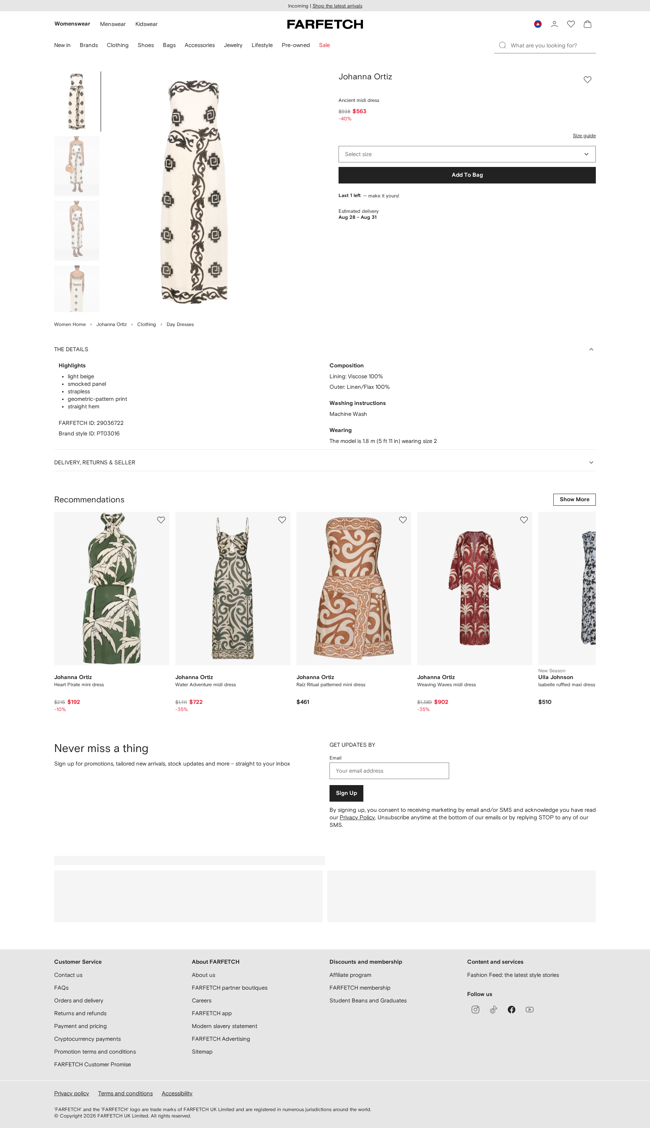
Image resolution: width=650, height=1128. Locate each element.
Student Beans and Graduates (368, 1000)
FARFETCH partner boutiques (229, 987)
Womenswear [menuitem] (72, 24)
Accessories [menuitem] (200, 45)
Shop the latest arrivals (337, 5)
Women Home (70, 324)
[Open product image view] (194, 191)
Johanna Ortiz (111, 324)
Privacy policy (71, 1093)
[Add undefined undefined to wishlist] (161, 520)
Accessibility (177, 1093)
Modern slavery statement (224, 1026)
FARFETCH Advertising (221, 1039)
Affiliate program (350, 975)
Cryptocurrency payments (87, 1039)
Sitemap (202, 1051)
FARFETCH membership (360, 987)
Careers (201, 1000)
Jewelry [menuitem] (233, 45)
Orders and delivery (78, 1000)
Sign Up (346, 793)
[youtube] (529, 1009)
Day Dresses (180, 324)
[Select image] (76, 101)
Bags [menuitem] (169, 45)
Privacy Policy (357, 817)
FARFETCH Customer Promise (92, 1064)
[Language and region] (538, 24)
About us (203, 975)
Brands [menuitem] (89, 45)
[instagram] (475, 1009)
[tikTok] (493, 1009)
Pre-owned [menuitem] (296, 45)
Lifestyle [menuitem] (262, 45)
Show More (574, 499)
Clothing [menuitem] (118, 45)
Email (336, 757)
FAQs (61, 987)
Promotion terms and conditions (95, 1051)
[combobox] (467, 154)
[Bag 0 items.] (587, 24)
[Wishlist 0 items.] (571, 24)
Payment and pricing (80, 1026)
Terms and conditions (125, 1093)
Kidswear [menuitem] (146, 24)
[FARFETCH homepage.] (325, 24)
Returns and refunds (80, 1013)
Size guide (584, 135)
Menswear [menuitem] (113, 24)
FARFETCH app (212, 1013)
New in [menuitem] (62, 45)
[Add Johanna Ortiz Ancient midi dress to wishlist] (587, 79)
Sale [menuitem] (324, 45)
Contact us (68, 975)
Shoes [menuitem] (146, 45)
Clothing (146, 324)
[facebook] (511, 1009)
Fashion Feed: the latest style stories (513, 975)
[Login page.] (554, 24)
